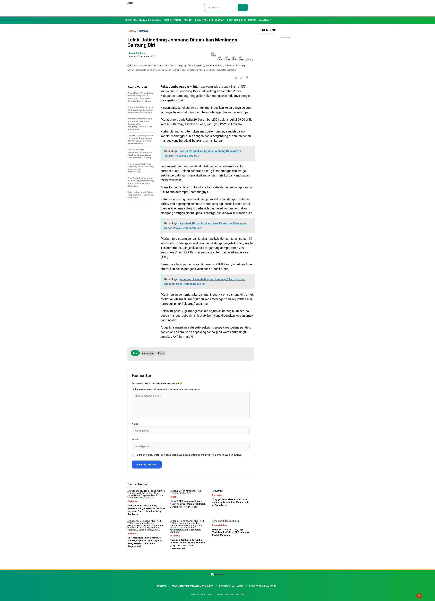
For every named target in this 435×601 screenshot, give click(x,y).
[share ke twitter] (228, 59)
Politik (188, 20)
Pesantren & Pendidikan (209, 20)
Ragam (252, 20)
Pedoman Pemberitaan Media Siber (192, 586)
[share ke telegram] (242, 59)
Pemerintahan (172, 20)
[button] (236, 78)
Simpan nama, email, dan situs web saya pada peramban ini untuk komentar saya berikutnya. (189, 454)
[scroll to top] (419, 595)
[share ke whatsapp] (235, 59)
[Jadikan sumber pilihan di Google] (214, 59)
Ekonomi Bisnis (236, 20)
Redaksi (161, 586)
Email (135, 439)
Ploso (161, 353)
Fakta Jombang (137, 53)
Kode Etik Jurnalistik (262, 586)
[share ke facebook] (221, 59)
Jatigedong (148, 353)
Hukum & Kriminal (150, 20)
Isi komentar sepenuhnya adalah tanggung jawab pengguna (166, 389)
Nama (135, 423)
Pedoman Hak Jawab (231, 586)
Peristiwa (131, 20)
